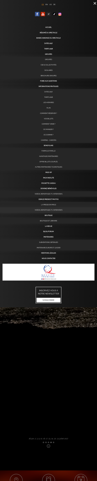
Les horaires (48, 102)
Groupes (48, 54)
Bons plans (48, 145)
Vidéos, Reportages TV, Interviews (48, 194)
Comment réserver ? (48, 113)
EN (46, 4)
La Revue (48, 226)
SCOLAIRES (48, 70)
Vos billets (48, 119)
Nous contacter (48, 258)
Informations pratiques (48, 86)
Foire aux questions (48, 81)
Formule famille (48, 151)
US (50, 4)
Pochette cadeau (48, 183)
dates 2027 (48, 43)
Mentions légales (48, 253)
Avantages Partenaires (48, 156)
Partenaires (48, 237)
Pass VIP (48, 172)
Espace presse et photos (48, 199)
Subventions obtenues (48, 242)
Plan (49, 108)
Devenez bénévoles (48, 188)
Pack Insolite (48, 178)
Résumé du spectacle (48, 33)
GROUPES (48, 59)
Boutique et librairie (48, 221)
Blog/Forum (48, 231)
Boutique (48, 215)
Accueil (48, 27)
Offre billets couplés (48, 162)
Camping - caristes (48, 140)
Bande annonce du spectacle (48, 38)
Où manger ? (48, 129)
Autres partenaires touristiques (48, 167)
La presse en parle (48, 205)
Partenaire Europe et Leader (48, 248)
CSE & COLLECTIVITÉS (48, 65)
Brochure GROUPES (48, 76)
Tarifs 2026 (48, 49)
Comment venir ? (48, 124)
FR (43, 4)
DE (54, 4)
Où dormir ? (48, 135)
